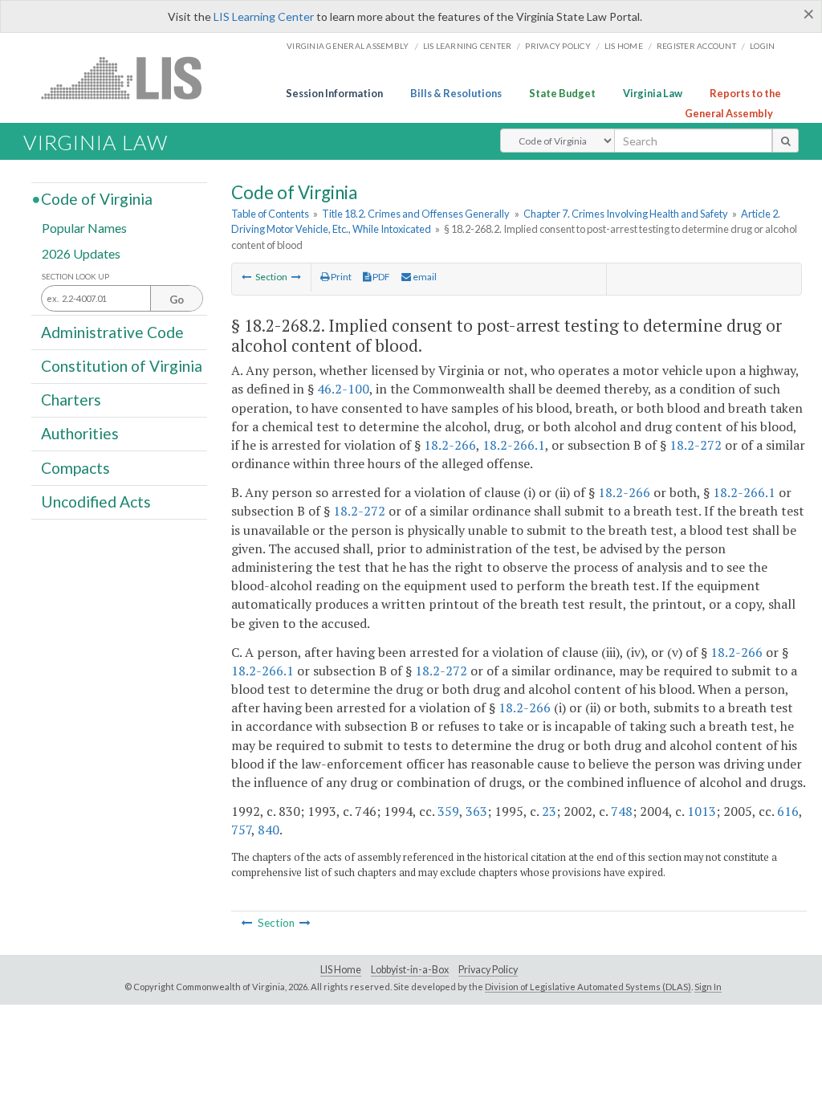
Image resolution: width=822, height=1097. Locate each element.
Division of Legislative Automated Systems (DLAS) (588, 986)
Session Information (334, 93)
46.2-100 (343, 389)
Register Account (696, 46)
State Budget (562, 93)
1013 (701, 811)
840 (268, 829)
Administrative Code (112, 331)
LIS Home (340, 970)
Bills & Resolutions (456, 93)
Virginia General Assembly (348, 46)
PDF (380, 277)
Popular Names (84, 227)
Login (762, 46)
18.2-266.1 (513, 445)
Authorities (80, 433)
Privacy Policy (558, 46)
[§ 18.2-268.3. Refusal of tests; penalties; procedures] (296, 277)
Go (176, 299)
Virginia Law (652, 93)
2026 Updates (81, 252)
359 (448, 811)
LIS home (623, 46)
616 (788, 811)
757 (241, 829)
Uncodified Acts (96, 501)
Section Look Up (75, 276)
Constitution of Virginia (121, 366)
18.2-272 (695, 445)
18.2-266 (450, 445)
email (424, 277)
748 (622, 811)
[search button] (785, 140)
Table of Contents (270, 213)
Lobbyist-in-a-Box (410, 970)
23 (549, 811)
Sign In (708, 986)
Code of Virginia (97, 199)
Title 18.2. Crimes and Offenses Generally (416, 213)
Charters (71, 399)
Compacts (75, 467)
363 (476, 811)
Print (340, 277)
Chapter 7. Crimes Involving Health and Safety (625, 213)
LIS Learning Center (264, 16)
